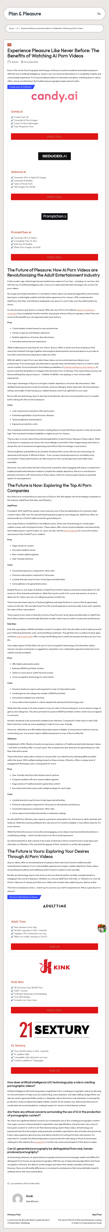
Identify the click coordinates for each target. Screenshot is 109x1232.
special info (39, 1142)
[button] (32, 1201)
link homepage (70, 530)
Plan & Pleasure (25, 13)
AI (9, 45)
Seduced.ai (18, 171)
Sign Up (54, 946)
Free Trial (54, 136)
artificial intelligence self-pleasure (79, 367)
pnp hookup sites (25, 636)
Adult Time (18, 921)
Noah (29, 1196)
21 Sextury (18, 1045)
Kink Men (17, 982)
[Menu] (98, 13)
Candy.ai (17, 111)
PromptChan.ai (21, 232)
